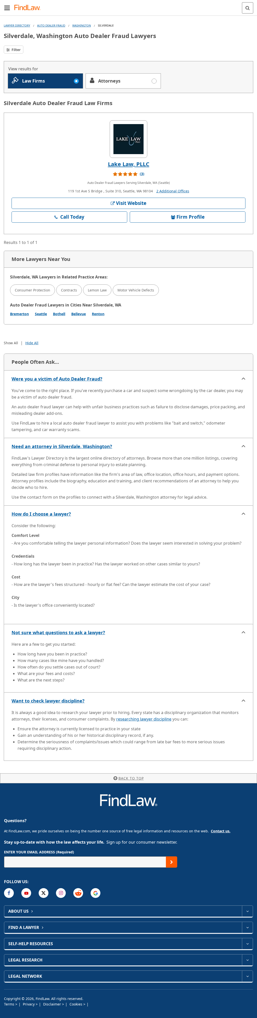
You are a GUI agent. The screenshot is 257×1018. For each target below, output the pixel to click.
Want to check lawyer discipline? (48, 701)
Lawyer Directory (17, 25)
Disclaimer (52, 1004)
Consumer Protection (32, 290)
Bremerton (19, 313)
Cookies (76, 1004)
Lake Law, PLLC (128, 164)
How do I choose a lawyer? (41, 514)
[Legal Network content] (247, 976)
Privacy (29, 1004)
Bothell (59, 313)
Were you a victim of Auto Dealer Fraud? (57, 379)
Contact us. (220, 831)
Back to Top (131, 778)
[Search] (247, 8)
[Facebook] (9, 893)
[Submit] (171, 862)
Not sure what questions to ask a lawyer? (58, 632)
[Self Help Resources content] (247, 943)
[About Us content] (247, 911)
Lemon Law (97, 290)
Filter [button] (16, 49)
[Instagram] (61, 893)
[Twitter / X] (43, 893)
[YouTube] (26, 893)
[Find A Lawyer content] (247, 927)
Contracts (69, 290)
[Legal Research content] (247, 959)
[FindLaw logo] (29, 8)
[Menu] (7, 8)
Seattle (41, 313)
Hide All (31, 343)
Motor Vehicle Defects (135, 290)
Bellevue (78, 313)
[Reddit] (78, 893)
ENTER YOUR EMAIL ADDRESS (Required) (39, 852)
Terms (9, 1004)
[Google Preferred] (95, 893)
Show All (11, 343)
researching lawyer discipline (143, 719)
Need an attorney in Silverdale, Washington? (62, 446)
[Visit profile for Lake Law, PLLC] (128, 139)
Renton (98, 313)
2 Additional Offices (172, 191)
